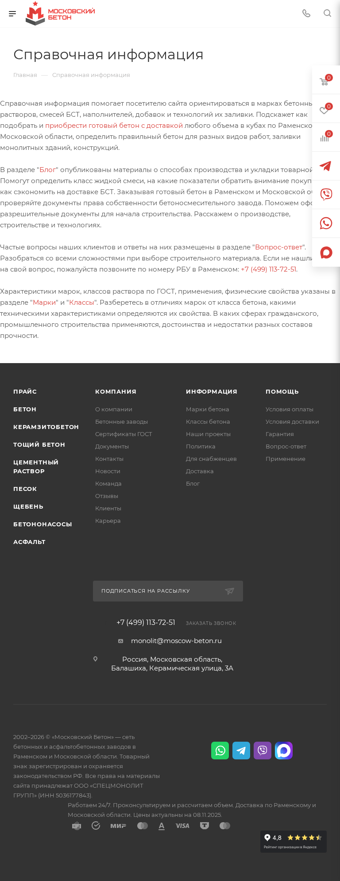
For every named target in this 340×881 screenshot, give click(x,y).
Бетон (25, 409)
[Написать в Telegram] (241, 750)
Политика (201, 446)
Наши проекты (208, 433)
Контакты (109, 458)
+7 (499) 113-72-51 (268, 269)
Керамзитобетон (46, 426)
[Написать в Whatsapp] (220, 750)
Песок (25, 488)
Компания (115, 391)
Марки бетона (207, 409)
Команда (108, 483)
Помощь (282, 391)
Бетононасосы (42, 524)
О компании (113, 409)
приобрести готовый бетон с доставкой (114, 125)
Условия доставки (292, 421)
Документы (112, 446)
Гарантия (280, 433)
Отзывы (106, 495)
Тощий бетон (39, 444)
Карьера (108, 520)
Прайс (25, 391)
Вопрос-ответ (278, 247)
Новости (107, 471)
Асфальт (29, 541)
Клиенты (108, 508)
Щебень (28, 506)
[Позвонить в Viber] (262, 750)
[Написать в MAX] (284, 750)
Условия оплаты (289, 409)
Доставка (200, 471)
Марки (44, 302)
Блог (47, 169)
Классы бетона (208, 421)
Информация (212, 391)
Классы (81, 302)
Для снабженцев (211, 458)
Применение (285, 458)
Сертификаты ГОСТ (123, 433)
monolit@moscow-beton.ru (176, 640)
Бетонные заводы (121, 421)
